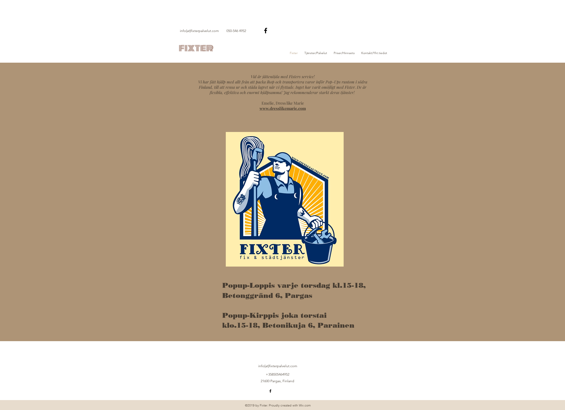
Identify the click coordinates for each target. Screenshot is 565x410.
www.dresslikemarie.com (283, 108)
